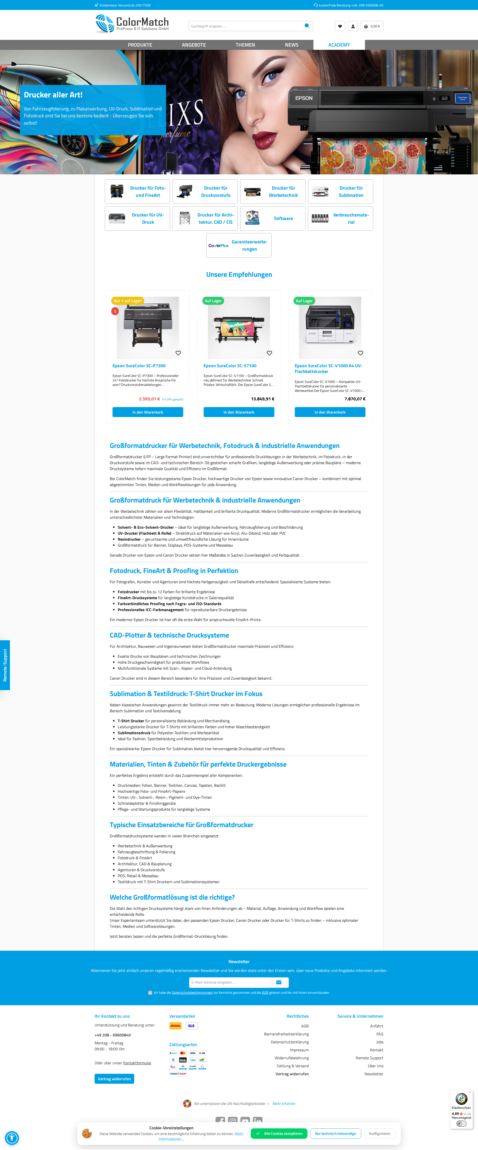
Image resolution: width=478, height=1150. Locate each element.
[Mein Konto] (353, 26)
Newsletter (373, 1074)
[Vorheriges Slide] (6, 112)
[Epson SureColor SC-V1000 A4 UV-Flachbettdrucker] (330, 328)
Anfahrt (376, 1026)
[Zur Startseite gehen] (132, 24)
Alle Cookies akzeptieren (283, 1133)
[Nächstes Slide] (472, 112)
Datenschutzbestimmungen (192, 992)
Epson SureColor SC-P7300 (139, 365)
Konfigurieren (379, 1133)
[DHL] (175, 1026)
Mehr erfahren (284, 1103)
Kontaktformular (137, 1063)
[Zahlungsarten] (187, 1063)
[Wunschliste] (340, 26)
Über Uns (375, 1066)
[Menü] (470, 1093)
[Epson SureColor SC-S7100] (239, 328)
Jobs (379, 1042)
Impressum (299, 1050)
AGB (265, 992)
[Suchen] (307, 26)
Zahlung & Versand (293, 1066)
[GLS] (191, 1026)
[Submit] (279, 982)
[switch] (462, 1124)
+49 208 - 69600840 (113, 1035)
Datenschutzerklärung (290, 1042)
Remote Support (369, 1058)
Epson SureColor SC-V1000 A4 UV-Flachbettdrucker (328, 368)
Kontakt (376, 1050)
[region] (239, 357)
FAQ (379, 1034)
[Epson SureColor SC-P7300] (148, 328)
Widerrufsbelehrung (292, 1058)
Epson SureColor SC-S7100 (230, 365)
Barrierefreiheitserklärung (286, 1034)
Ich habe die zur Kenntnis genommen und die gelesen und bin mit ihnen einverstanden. (242, 992)
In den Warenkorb (147, 412)
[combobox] (245, 26)
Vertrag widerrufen (114, 1079)
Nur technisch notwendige (335, 1133)
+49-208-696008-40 (367, 5)
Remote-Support (4, 665)
